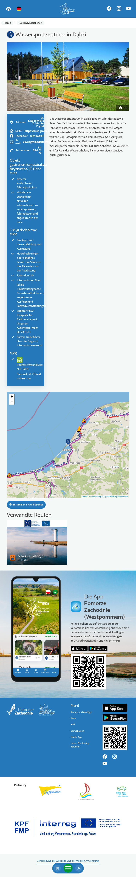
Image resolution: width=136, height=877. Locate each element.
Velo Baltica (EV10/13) (31, 556)
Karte (73, 718)
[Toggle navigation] (68, 868)
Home (7, 22)
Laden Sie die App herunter (80, 745)
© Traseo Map (95, 496)
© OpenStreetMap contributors (115, 496)
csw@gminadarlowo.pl (37, 142)
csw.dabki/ (37, 136)
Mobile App (76, 737)
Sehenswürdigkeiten (30, 22)
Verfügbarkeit (77, 731)
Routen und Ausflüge (81, 712)
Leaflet (84, 496)
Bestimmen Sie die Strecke (27, 504)
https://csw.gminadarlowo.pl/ (43, 131)
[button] (16, 76)
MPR (73, 724)
